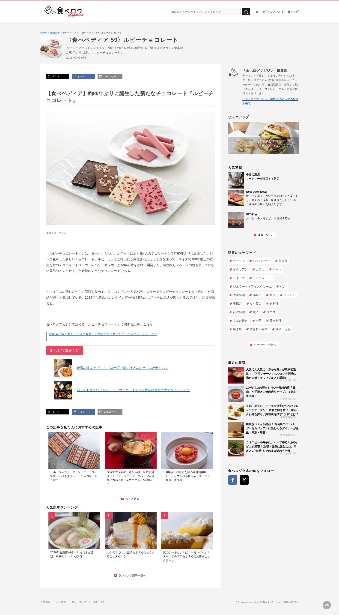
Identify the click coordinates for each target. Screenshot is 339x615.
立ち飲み (256, 303)
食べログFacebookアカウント (232, 480)
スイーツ (239, 278)
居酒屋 (283, 261)
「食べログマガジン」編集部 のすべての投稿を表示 (270, 101)
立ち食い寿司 (259, 329)
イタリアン (240, 269)
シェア (81, 76)
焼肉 (273, 295)
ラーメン (239, 261)
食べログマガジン (64, 11)
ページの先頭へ (327, 605)
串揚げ (237, 303)
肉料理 (274, 303)
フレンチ (289, 295)
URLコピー (109, 76)
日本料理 (276, 320)
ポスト (55, 76)
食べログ (293, 11)
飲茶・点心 (283, 329)
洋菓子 (257, 295)
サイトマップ (79, 602)
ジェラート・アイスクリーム (252, 286)
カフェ (260, 269)
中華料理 (239, 295)
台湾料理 (239, 312)
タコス (271, 312)
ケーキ (277, 269)
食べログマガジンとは (269, 11)
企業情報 (45, 602)
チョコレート (262, 278)
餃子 (256, 312)
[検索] (246, 11)
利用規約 (61, 602)
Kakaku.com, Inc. (249, 602)
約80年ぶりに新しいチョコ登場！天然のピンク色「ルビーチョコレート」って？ (103, 334)
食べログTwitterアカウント (244, 480)
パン (283, 286)
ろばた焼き (240, 320)
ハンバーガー (262, 261)
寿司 (259, 320)
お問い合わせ (100, 602)
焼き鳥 (237, 329)
